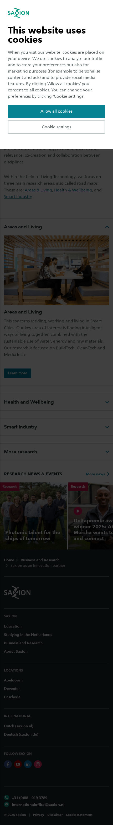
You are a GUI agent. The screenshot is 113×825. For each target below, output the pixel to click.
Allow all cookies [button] (56, 111)
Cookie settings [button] (56, 126)
